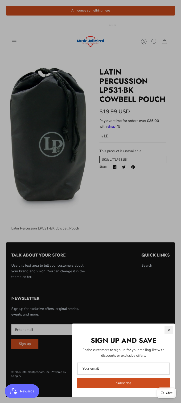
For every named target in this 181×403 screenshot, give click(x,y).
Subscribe (123, 383)
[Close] (169, 330)
